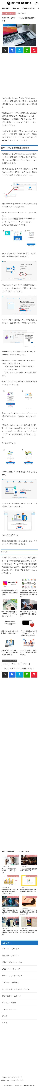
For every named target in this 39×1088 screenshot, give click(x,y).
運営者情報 (16, 8)
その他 (4, 1023)
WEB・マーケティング (11, 969)
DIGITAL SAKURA (15, 1085)
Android (6, 664)
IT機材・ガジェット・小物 (12, 962)
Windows (26, 664)
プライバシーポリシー (28, 8)
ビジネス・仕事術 (9, 1002)
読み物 (4, 1016)
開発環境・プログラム (10, 955)
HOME (4, 1077)
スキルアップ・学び (9, 1009)
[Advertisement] (19, 74)
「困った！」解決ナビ (10, 982)
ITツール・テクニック (8, 13)
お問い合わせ (6, 8)
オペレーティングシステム (12, 975)
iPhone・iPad (16, 664)
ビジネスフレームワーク (11, 996)
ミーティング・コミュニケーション (15, 989)
